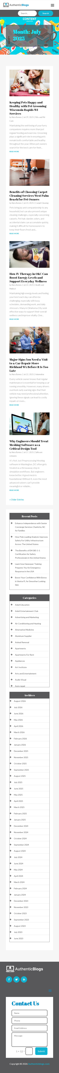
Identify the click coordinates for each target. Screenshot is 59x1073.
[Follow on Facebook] (9, 979)
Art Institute (21, 667)
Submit (41, 1051)
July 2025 (18, 782)
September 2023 (21, 919)
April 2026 (18, 726)
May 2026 (18, 720)
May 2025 (18, 795)
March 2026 (19, 732)
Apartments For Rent (24, 655)
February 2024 (20, 888)
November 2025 (21, 757)
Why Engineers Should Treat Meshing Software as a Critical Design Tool (28, 445)
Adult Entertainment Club (26, 611)
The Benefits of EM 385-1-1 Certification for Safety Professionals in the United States (30, 554)
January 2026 (20, 745)
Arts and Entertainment (25, 673)
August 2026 (20, 701)
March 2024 (19, 882)
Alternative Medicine (24, 629)
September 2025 (21, 770)
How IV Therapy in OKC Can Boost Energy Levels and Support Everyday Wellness (28, 277)
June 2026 (18, 713)
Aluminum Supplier (23, 636)
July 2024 (18, 857)
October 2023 (20, 913)
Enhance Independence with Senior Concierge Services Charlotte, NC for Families (31, 527)
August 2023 (20, 926)
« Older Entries (16, 499)
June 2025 (18, 788)
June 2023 (18, 938)
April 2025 (18, 801)
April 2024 (18, 876)
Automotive (39, 374)
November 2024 (21, 832)
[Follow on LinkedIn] (24, 979)
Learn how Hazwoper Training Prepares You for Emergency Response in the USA (28, 567)
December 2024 (21, 826)
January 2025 (20, 819)
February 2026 (20, 738)
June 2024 (18, 863)
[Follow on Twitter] (16, 979)
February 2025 (20, 813)
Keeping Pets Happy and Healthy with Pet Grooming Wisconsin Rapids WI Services (27, 107)
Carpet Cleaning (41, 203)
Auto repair (20, 686)
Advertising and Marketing (27, 617)
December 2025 (21, 751)
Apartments (20, 648)
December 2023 (21, 901)
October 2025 (20, 763)
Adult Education (22, 605)
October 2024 (20, 838)
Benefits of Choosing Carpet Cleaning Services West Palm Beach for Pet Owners (29, 195)
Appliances (20, 661)
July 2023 (18, 932)
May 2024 (18, 869)
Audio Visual (20, 679)
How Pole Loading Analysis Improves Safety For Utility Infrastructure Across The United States (31, 540)
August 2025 (20, 776)
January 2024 (20, 894)
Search (46, 13)
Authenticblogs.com (39, 1063)
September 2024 (21, 845)
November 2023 (21, 907)
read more (14, 151)
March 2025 (19, 807)
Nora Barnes (17, 117)
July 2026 (18, 707)
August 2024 (20, 851)
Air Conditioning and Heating (28, 623)
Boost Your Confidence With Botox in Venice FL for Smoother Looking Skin (31, 581)
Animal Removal (22, 642)
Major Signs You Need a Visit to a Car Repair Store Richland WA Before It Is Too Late (28, 365)
